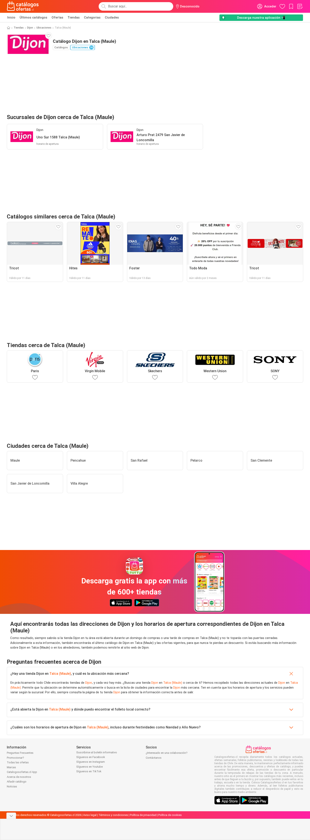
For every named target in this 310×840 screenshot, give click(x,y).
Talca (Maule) (60, 674)
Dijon (30, 27)
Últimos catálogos (33, 17)
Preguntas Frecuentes (20, 752)
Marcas (11, 767)
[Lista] (299, 6)
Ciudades (112, 17)
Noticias (12, 786)
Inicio (11, 17)
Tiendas (74, 17)
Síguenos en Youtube (89, 766)
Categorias (92, 17)
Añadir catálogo (16, 781)
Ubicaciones (43, 27)
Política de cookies (170, 815)
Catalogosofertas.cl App (22, 772)
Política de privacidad (143, 815)
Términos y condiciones (113, 815)
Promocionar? (15, 757)
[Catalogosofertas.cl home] (23, 6)
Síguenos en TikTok (88, 771)
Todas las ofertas (18, 762)
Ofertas (57, 17)
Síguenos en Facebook (90, 757)
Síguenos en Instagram (90, 761)
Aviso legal (90, 815)
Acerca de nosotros (19, 776)
